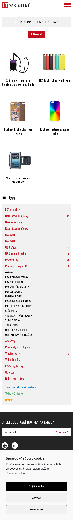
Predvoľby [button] (36, 509)
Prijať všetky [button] (36, 486)
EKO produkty (12, 210)
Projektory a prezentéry (18, 306)
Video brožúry (12, 360)
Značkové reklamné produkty (20, 387)
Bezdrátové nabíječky (16, 228)
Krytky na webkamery (16, 277)
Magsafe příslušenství (17, 287)
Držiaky (9, 272)
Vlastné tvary (12, 353)
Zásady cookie (15, 473)
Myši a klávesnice (14, 291)
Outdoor (9, 372)
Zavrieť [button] (36, 497)
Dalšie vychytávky (14, 379)
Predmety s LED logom (17, 347)
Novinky (9, 400)
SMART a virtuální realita (18, 315)
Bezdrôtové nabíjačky (16, 216)
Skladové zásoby (14, 393)
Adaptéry (10, 341)
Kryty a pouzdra (14, 282)
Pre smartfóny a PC (16, 266)
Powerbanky (11, 260)
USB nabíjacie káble (15, 253)
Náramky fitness (14, 296)
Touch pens (11, 325)
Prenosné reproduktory (18, 301)
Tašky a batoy (12, 320)
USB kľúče (10, 247)
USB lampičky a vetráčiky (18, 334)
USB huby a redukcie (16, 330)
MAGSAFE (10, 235)
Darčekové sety (13, 222)
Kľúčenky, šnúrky (14, 366)
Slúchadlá (11, 310)
